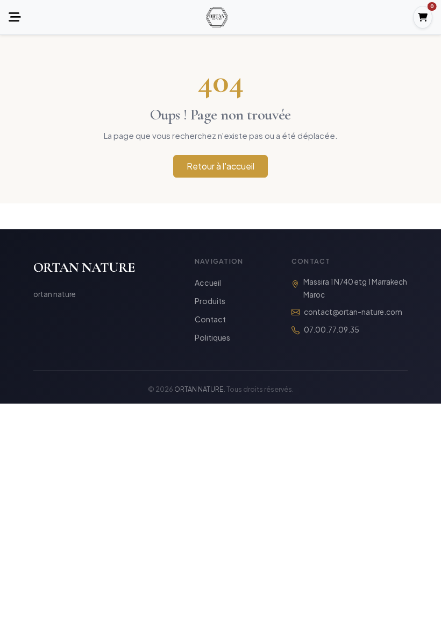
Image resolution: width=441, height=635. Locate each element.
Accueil (208, 282)
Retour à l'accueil (220, 166)
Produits (210, 301)
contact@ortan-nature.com (353, 311)
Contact (210, 319)
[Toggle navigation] (15, 17)
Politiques (212, 337)
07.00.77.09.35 (331, 329)
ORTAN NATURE (84, 267)
